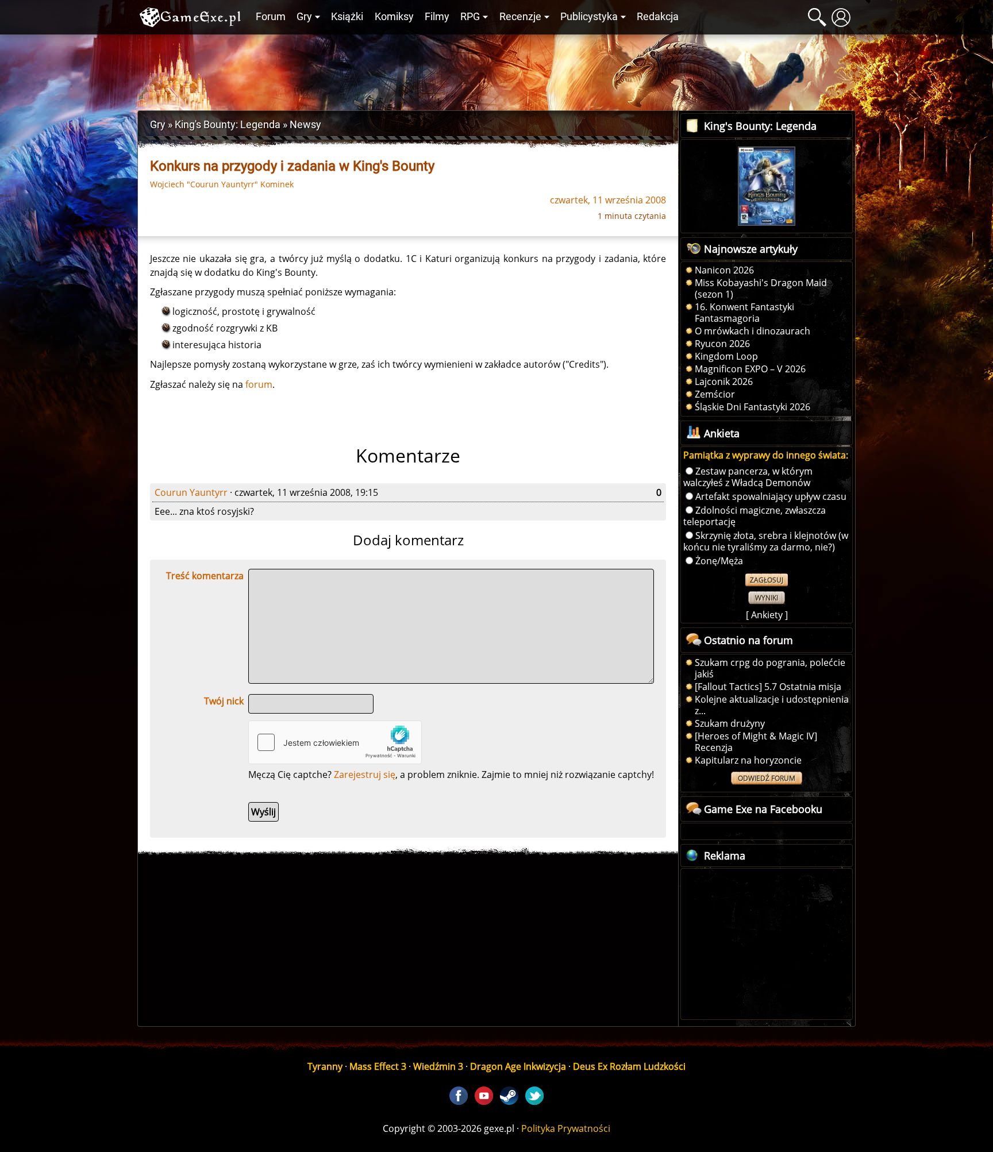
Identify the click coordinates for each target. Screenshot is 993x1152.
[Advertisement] (496, 69)
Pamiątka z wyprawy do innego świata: (765, 455)
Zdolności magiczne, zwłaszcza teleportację (754, 515)
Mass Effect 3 (377, 1066)
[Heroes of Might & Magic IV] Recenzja (756, 742)
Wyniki (766, 598)
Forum (271, 16)
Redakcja (658, 16)
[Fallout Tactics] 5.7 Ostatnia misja (768, 686)
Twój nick (224, 701)
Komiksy (394, 16)
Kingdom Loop (726, 356)
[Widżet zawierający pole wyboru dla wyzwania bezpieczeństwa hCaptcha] (335, 742)
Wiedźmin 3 (438, 1066)
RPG (470, 16)
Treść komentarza (205, 575)
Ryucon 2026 (722, 343)
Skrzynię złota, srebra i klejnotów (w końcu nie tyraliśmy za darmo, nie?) (765, 541)
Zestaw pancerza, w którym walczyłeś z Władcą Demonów (748, 476)
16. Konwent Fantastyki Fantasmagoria (744, 312)
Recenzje (520, 16)
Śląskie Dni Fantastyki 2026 (752, 406)
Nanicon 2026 (724, 270)
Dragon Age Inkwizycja (518, 1066)
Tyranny (324, 1066)
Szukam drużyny (730, 723)
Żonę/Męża (719, 561)
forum (258, 384)
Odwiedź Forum (766, 778)
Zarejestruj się (364, 774)
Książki (347, 16)
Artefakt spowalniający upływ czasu (770, 496)
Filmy (437, 16)
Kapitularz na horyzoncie (748, 760)
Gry (304, 16)
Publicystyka (589, 16)
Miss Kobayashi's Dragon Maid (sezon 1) (761, 288)
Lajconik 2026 (724, 381)
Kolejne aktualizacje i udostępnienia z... (772, 705)
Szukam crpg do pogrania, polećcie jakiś (770, 668)
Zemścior (715, 394)
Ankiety (767, 614)
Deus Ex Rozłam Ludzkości (629, 1066)
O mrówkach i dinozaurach (752, 331)
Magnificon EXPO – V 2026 (750, 369)
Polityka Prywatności (565, 1128)
